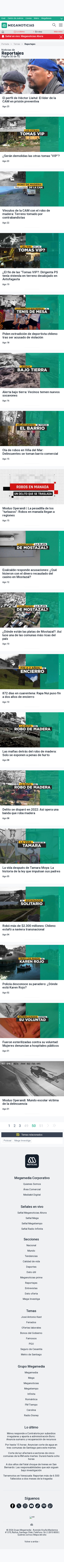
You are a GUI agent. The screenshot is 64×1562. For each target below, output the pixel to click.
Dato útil (31, 1272)
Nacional (31, 1245)
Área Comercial (32, 1189)
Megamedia (31, 1372)
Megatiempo (31, 1388)
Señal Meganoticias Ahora (32, 1212)
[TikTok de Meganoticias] (37, 1507)
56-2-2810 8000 (50, 1532)
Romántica (31, 1399)
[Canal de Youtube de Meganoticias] (31, 1507)
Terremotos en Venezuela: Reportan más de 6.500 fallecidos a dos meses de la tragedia (31, 1477)
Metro (36, 18)
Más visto (58, 32)
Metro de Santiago (31, 1354)
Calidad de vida (31, 1261)
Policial (7, 1140)
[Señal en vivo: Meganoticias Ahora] (32, 39)
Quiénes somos (25, 1535)
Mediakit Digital (32, 1194)
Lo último (21, 32)
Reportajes (31, 1282)
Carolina (31, 1409)
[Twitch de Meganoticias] (50, 1507)
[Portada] (2, 32)
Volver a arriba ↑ (32, 1541)
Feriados (31, 1322)
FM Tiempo (31, 1404)
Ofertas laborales (31, 1327)
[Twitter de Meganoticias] (19, 1507)
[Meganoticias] (32, 1161)
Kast (3, 18)
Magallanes (46, 18)
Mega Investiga (22, 1140)
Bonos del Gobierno (31, 1333)
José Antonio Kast (31, 1316)
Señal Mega (32, 1218)
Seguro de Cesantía (31, 1349)
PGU (31, 1343)
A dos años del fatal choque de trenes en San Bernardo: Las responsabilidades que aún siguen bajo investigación (31, 1467)
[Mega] (32, 1524)
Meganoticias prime (31, 1277)
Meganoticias (31, 1383)
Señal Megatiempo (32, 1223)
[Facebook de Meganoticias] (12, 1507)
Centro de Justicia (15, 18)
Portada (5, 44)
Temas (17, 44)
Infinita (31, 1393)
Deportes (31, 1266)
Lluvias (29, 18)
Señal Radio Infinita (32, 1228)
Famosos (31, 1338)
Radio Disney (31, 1415)
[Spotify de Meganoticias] (44, 1507)
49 (26, 1126)
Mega (31, 1377)
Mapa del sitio (39, 1535)
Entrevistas (31, 1288)
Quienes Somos (32, 1183)
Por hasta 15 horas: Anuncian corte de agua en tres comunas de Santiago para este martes (31, 1446)
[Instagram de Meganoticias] (25, 1507)
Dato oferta (31, 1293)
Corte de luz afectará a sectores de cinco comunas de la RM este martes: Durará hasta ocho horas (31, 1456)
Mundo (31, 1250)
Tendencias (31, 1256)
